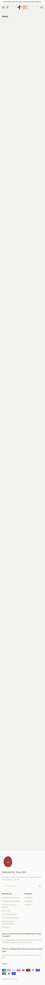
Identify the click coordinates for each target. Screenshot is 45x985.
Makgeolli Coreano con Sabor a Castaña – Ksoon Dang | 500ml (32, 437)
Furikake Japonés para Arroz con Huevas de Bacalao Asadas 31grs (32, 145)
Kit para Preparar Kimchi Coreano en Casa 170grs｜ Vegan (33, 246)
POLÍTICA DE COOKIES (9, 914)
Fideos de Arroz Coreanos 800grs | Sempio (10, 211)
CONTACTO (6, 927)
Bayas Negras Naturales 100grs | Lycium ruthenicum (33, 639)
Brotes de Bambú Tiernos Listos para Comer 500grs (10, 639)
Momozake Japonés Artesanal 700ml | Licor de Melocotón (11, 768)
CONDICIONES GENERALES (11, 901)
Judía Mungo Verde (31, 575)
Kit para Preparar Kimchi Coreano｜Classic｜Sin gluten (12, 246)
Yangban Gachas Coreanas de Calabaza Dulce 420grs (12, 51)
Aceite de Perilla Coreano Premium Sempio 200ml (31, 178)
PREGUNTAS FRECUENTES (11, 898)
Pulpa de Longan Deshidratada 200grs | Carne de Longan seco (11, 736)
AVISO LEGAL (6, 911)
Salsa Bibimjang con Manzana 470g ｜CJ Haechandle (11, 145)
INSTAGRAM (29, 898)
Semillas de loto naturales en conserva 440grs (11, 801)
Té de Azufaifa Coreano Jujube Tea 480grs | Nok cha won (12, 341)
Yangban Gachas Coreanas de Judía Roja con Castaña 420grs (33, 51)
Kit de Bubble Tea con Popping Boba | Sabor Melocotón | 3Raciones (32, 404)
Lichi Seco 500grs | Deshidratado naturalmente (31, 703)
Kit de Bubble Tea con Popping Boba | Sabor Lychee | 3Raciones (11, 404)
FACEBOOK (28, 901)
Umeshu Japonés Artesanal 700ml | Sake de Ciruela (32, 768)
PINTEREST (28, 905)
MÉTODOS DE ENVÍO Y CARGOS (9, 906)
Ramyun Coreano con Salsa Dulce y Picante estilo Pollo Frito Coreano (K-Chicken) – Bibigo (32, 836)
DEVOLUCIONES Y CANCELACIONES (8, 923)
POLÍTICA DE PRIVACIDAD (10, 918)
